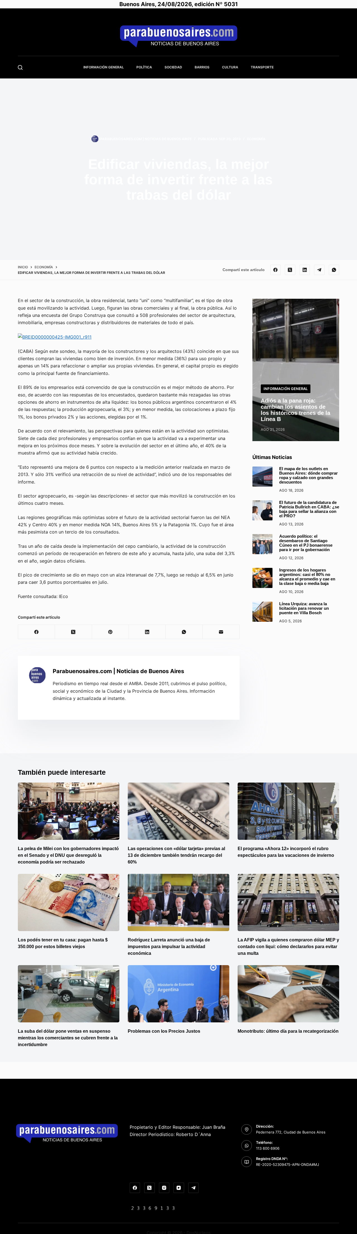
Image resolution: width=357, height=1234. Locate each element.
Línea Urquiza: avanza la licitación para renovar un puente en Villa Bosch (304, 608)
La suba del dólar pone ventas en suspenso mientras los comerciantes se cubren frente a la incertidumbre (68, 1038)
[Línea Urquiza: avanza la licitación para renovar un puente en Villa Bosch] (262, 612)
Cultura (230, 67)
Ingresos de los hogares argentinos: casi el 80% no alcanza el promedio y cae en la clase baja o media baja (307, 577)
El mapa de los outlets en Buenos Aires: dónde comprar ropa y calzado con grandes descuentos (308, 476)
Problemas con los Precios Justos (164, 1031)
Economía (256, 139)
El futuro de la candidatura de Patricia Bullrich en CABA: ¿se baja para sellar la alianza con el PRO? (309, 509)
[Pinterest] (110, 632)
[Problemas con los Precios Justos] (178, 993)
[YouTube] (178, 1188)
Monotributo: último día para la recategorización (288, 1031)
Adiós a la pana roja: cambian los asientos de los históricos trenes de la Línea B (295, 410)
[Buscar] (20, 67)
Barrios (202, 67)
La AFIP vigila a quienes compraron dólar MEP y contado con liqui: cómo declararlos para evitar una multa (288, 947)
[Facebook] (275, 270)
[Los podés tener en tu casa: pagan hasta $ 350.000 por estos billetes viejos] (68, 902)
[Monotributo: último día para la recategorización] (288, 993)
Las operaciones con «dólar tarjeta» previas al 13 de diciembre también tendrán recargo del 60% (176, 855)
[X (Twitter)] (290, 270)
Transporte (262, 67)
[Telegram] (319, 270)
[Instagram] (164, 1188)
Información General (103, 67)
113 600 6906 (267, 1148)
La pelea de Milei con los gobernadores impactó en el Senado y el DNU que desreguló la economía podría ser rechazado (68, 855)
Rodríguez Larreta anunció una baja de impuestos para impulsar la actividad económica (169, 947)
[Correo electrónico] (221, 632)
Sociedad (173, 67)
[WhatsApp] (334, 270)
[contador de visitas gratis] (153, 1208)
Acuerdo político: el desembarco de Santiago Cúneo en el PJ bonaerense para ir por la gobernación (305, 543)
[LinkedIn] (305, 270)
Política (144, 67)
